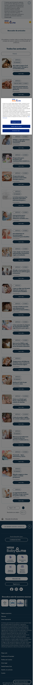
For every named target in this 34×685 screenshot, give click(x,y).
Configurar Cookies (16, 122)
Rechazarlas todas (16, 130)
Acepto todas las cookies (16, 126)
